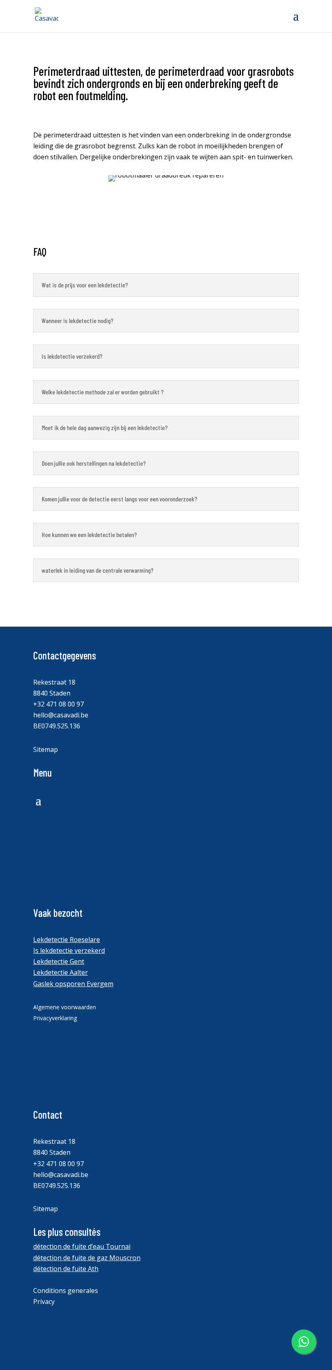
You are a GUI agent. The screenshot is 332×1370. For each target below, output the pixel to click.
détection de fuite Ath (65, 1268)
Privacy (44, 1301)
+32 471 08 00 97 (58, 704)
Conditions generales (65, 1290)
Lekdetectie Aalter (60, 972)
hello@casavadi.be (60, 715)
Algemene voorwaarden (64, 1007)
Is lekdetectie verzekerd (69, 950)
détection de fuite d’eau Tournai (81, 1246)
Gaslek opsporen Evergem (73, 983)
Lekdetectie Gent (58, 961)
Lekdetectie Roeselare (66, 939)
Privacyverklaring (55, 1018)
